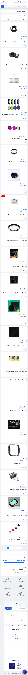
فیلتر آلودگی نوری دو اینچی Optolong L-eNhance (17, 214)
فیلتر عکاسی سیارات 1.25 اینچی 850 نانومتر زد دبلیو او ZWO (15, 188)
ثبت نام (8, 608)
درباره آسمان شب (15, 636)
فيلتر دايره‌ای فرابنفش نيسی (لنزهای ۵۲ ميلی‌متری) (17, 345)
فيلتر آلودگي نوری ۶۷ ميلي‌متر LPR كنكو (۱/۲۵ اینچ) (17, 240)
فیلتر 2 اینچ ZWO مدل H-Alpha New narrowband (17, 161)
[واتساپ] (15, 625)
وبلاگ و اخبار (15, 634)
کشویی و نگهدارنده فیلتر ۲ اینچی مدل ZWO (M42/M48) (16, 64)
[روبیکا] (9, 625)
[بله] (6, 625)
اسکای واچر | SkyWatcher (18, 569)
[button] (26, 45)
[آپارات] (19, 625)
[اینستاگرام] (25, 625)
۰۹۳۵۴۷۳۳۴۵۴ (7, 622)
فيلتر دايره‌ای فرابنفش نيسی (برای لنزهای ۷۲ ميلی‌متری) (16, 371)
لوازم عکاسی (24, 11)
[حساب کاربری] (5, 2)
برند (24, 566)
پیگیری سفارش (16, 632)
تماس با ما (16, 638)
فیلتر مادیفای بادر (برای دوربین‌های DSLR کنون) (18, 489)
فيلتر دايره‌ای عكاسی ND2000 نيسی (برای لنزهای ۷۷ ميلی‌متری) (15, 292)
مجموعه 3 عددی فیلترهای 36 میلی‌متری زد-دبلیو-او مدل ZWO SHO (14, 91)
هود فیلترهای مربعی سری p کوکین (20, 463)
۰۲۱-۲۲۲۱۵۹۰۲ (22, 622)
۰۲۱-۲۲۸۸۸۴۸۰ (15, 622)
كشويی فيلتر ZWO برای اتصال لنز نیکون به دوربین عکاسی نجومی (14, 41)
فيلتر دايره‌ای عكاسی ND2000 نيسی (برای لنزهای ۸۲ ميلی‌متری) (15, 319)
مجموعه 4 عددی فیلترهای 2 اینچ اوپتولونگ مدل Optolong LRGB (14, 114)
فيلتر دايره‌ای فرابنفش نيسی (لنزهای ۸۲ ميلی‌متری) (17, 410)
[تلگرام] (22, 625)
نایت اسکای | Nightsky (18, 571)
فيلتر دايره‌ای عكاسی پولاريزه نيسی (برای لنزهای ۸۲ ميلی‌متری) (15, 437)
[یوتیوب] (12, 625)
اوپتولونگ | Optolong (19, 572)
